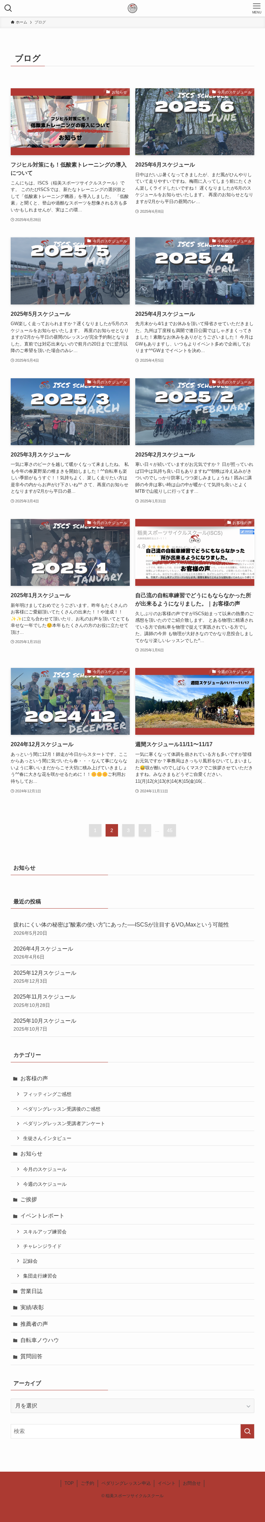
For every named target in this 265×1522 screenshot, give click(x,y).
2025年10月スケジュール (44, 1025)
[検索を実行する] (247, 1431)
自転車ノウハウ (39, 1340)
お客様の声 (34, 1078)
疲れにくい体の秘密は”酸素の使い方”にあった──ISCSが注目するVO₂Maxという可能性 (121, 928)
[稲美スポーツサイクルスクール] (132, 8)
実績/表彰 (32, 1307)
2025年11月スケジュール (44, 1001)
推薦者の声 (34, 1324)
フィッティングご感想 (47, 1094)
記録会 (30, 1261)
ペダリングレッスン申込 (126, 1483)
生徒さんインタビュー (47, 1138)
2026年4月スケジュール (43, 953)
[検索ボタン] (8, 8)
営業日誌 (31, 1291)
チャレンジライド (42, 1246)
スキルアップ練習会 (45, 1231)
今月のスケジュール (45, 1169)
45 (170, 830)
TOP (69, 1483)
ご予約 (87, 1483)
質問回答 (31, 1356)
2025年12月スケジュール (44, 977)
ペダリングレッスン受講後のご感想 (61, 1109)
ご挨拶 (28, 1199)
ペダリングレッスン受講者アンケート (64, 1123)
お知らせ (31, 1153)
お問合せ (192, 1483)
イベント (167, 1483)
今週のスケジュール (45, 1184)
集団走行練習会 (40, 1276)
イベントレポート (42, 1216)
